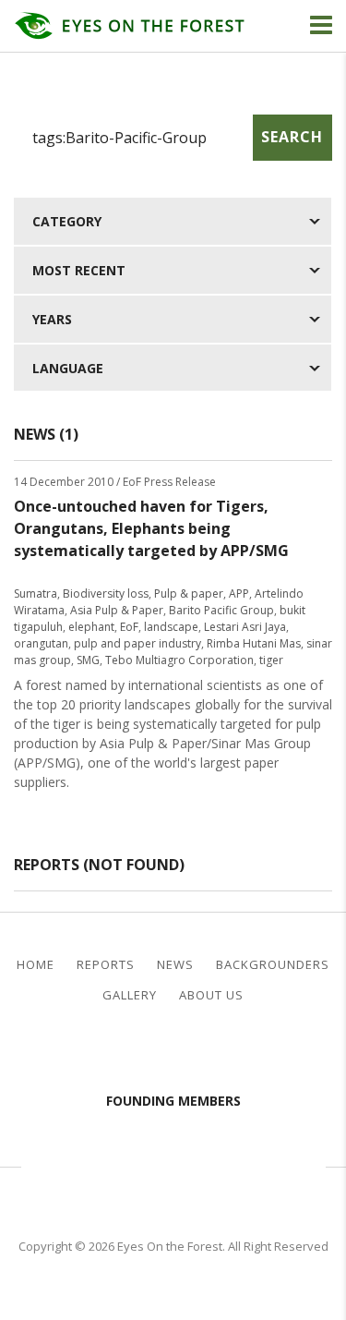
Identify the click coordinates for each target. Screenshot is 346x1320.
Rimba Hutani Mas (254, 643)
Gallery (129, 995)
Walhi (201, 1164)
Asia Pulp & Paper (116, 610)
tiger (271, 660)
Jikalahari (81, 1164)
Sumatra (35, 593)
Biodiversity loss (106, 593)
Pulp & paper (188, 593)
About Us (211, 995)
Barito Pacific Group (221, 610)
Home (35, 965)
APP (239, 593)
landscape (171, 627)
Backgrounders (272, 965)
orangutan (41, 643)
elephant (91, 627)
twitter (188, 1051)
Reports (106, 965)
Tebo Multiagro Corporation (179, 660)
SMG (88, 660)
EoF (129, 627)
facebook (158, 1051)
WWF (293, 1164)
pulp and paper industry (137, 643)
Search (292, 137)
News (175, 965)
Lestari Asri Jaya (245, 627)
